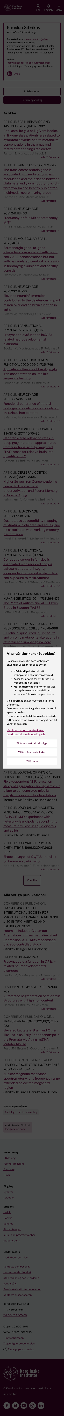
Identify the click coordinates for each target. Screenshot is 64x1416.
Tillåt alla (32, 761)
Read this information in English (26, 734)
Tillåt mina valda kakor (32, 752)
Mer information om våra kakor (25, 730)
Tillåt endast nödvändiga (32, 743)
